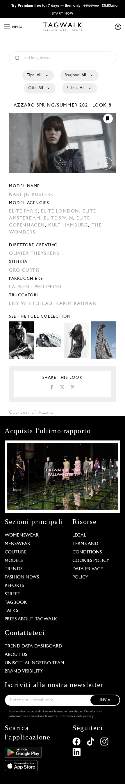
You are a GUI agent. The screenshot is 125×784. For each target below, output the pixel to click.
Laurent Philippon (35, 287)
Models (14, 560)
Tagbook (16, 602)
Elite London (60, 211)
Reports (14, 585)
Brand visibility (24, 671)
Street (12, 594)
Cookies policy (90, 560)
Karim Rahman (76, 303)
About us (16, 654)
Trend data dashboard (33, 646)
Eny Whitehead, (32, 303)
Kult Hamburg (68, 225)
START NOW (63, 13)
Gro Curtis (24, 270)
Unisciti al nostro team (34, 663)
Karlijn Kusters (31, 194)
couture (15, 552)
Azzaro (25, 105)
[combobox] (38, 75)
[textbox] (38, 75)
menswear (17, 543)
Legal (79, 535)
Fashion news (22, 577)
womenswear (22, 535)
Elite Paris (23, 211)
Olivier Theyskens (34, 253)
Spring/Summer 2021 (64, 105)
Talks (11, 610)
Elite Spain (59, 218)
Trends (13, 569)
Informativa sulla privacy (76, 716)
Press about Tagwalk (31, 619)
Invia (105, 700)
